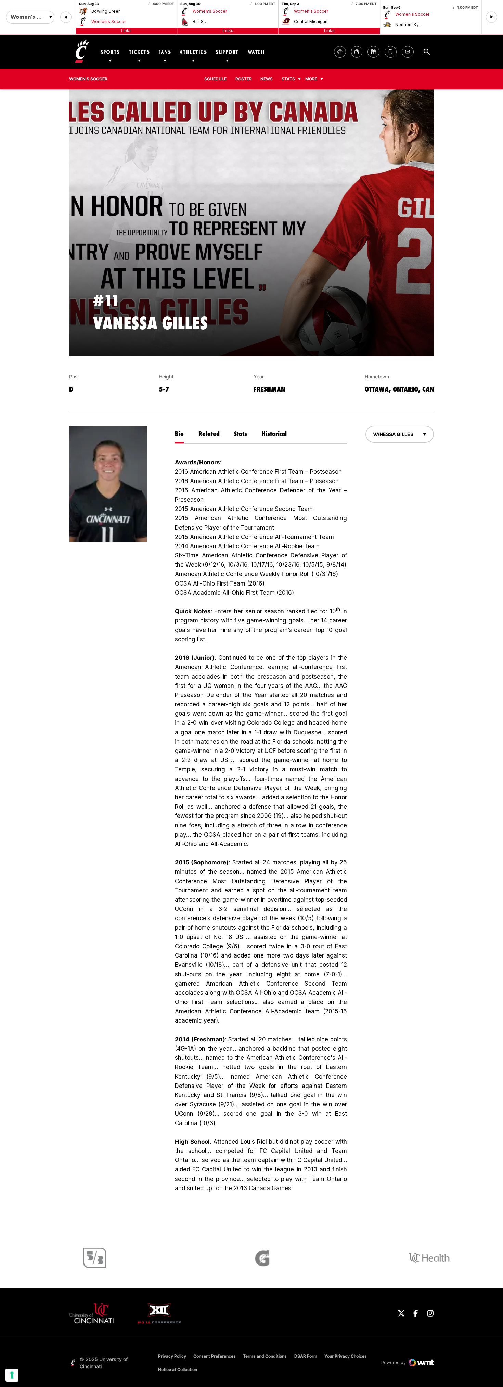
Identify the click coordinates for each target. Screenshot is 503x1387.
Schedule (215, 78)
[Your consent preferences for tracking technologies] (11, 1375)
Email (408, 52)
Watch (256, 51)
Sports (110, 51)
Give (373, 52)
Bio (179, 433)
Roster (243, 78)
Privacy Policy (172, 1356)
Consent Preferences (214, 1356)
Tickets (139, 51)
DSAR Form (305, 1356)
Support (227, 51)
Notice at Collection (177, 1369)
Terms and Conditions (265, 1356)
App (391, 52)
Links (126, 30)
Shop (356, 52)
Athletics (193, 51)
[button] (66, 17)
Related (209, 433)
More (311, 78)
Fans (164, 51)
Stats (288, 78)
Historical (274, 433)
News (266, 78)
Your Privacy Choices (345, 1356)
